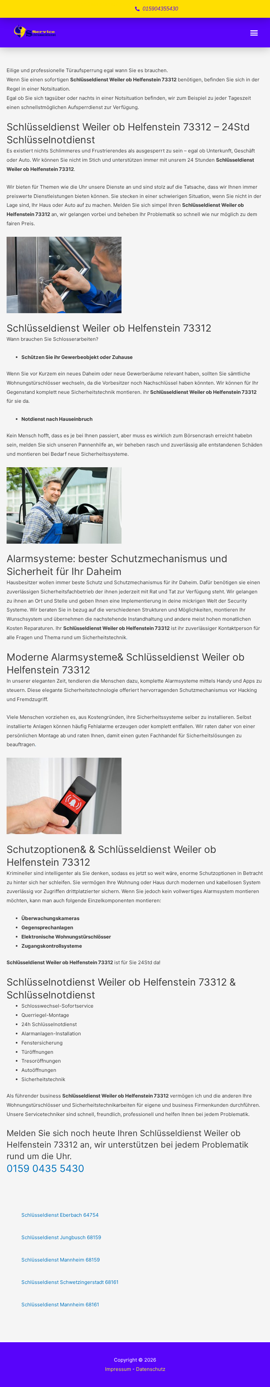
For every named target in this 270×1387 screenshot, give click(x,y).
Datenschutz (150, 1369)
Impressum (118, 1369)
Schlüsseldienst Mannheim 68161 (60, 1304)
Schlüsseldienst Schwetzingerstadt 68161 (70, 1282)
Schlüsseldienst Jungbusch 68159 (61, 1237)
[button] (254, 32)
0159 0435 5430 (45, 1168)
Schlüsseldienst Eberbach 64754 (60, 1215)
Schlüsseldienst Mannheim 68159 (60, 1260)
